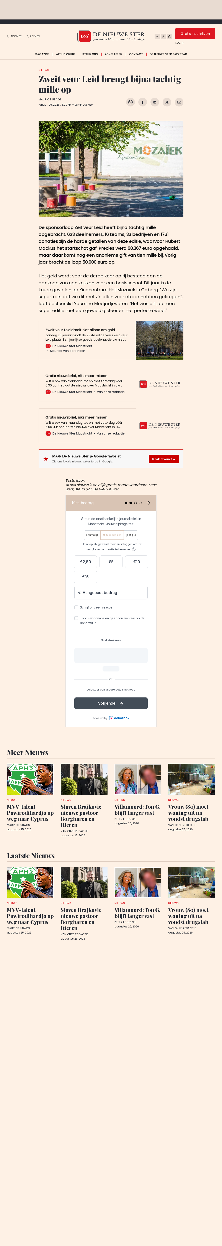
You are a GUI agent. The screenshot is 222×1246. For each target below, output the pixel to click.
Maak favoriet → (164, 459)
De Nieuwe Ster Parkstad (168, 54)
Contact (136, 54)
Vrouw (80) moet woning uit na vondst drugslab (188, 812)
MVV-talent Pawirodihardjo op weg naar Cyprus (30, 812)
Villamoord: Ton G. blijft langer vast (137, 809)
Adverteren (113, 54)
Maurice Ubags (50, 99)
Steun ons (90, 54)
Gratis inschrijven (195, 33)
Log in (179, 43)
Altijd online (65, 54)
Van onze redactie (74, 831)
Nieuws (44, 70)
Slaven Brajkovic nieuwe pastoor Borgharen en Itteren (81, 815)
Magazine (42, 54)
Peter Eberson (125, 819)
